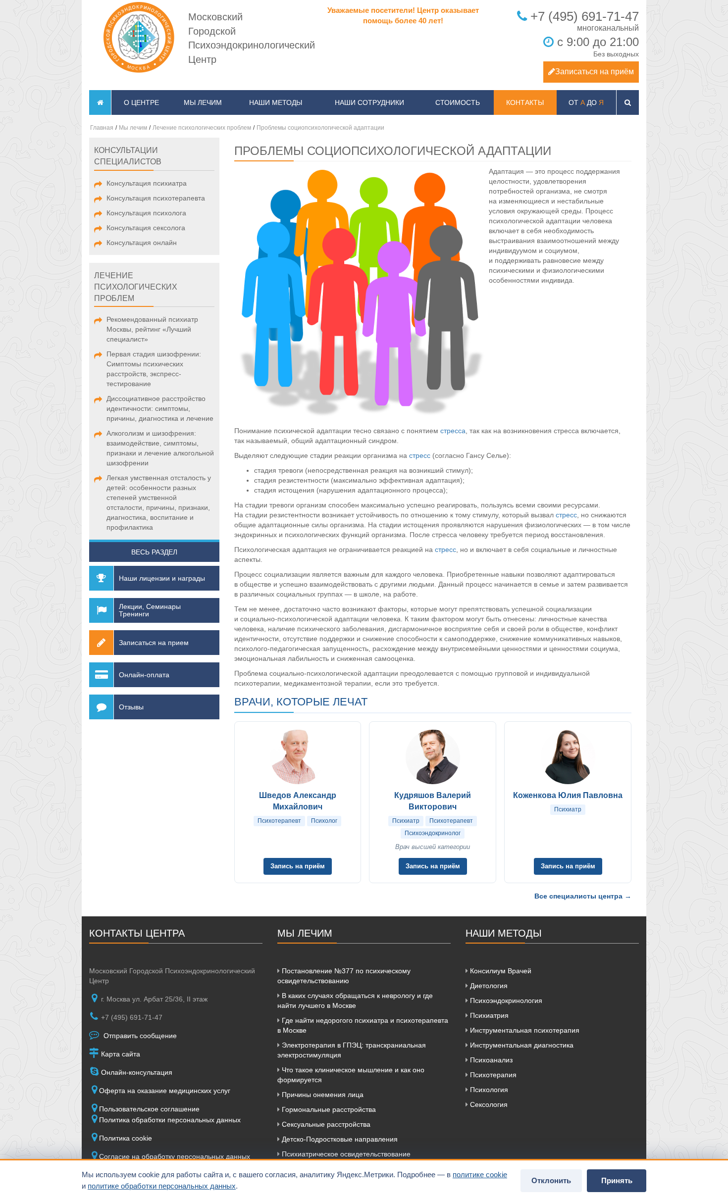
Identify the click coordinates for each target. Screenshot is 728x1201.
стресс (419, 455)
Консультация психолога (146, 213)
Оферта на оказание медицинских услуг (164, 1091)
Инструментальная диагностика (520, 1045)
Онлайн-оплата (144, 675)
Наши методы (275, 102)
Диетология (488, 986)
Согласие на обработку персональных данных (174, 1156)
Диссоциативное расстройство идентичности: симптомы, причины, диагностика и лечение (159, 408)
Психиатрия (488, 1015)
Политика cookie (125, 1138)
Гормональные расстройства (328, 1109)
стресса (453, 431)
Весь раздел (154, 552)
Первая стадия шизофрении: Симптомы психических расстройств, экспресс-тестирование (153, 369)
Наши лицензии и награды (162, 578)
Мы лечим (203, 102)
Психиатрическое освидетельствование (345, 1154)
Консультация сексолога (145, 228)
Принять (616, 1180)
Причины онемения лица (322, 1095)
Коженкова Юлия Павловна (568, 795)
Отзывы (131, 707)
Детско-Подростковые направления (339, 1139)
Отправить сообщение (139, 1036)
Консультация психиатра (146, 183)
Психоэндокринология (505, 1000)
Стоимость (457, 102)
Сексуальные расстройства (325, 1124)
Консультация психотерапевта (155, 198)
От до (586, 102)
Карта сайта (119, 1054)
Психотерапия (492, 1075)
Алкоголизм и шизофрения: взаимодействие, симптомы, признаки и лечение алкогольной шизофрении (160, 448)
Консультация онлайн (141, 243)
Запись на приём (297, 866)
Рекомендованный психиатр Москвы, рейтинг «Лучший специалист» (152, 329)
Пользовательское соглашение (149, 1109)
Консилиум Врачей (499, 971)
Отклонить (551, 1180)
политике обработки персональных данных (162, 1186)
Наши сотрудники (369, 102)
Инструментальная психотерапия (523, 1030)
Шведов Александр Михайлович (297, 801)
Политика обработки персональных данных (170, 1120)
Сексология (488, 1104)
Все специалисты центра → (582, 896)
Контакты (525, 102)
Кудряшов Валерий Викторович (432, 801)
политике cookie (480, 1174)
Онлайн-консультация (135, 1072)
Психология (488, 1090)
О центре (141, 102)
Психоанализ (490, 1060)
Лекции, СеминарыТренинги (150, 610)
